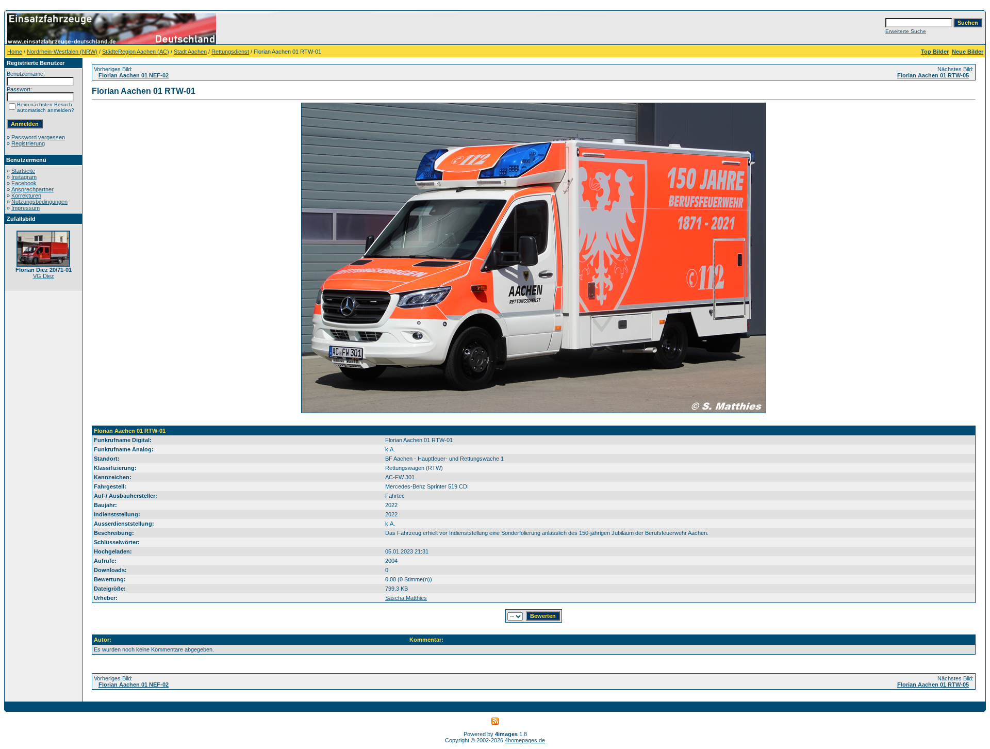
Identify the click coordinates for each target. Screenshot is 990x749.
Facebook (24, 183)
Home (14, 51)
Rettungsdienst (230, 51)
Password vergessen (38, 137)
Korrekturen (26, 195)
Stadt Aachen (190, 51)
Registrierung (28, 143)
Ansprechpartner (32, 189)
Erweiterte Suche (905, 31)
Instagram (24, 177)
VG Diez (43, 276)
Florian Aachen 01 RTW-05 (933, 75)
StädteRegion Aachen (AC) (135, 51)
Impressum (25, 208)
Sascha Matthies (406, 598)
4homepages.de (525, 740)
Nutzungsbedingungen (39, 202)
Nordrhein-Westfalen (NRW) (62, 51)
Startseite (23, 171)
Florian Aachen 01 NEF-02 (133, 75)
